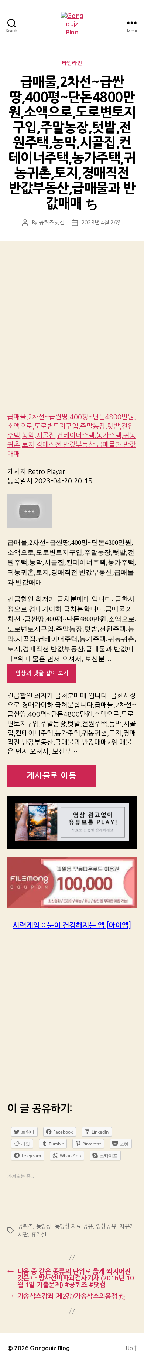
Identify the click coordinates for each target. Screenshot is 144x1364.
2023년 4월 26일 (102, 222)
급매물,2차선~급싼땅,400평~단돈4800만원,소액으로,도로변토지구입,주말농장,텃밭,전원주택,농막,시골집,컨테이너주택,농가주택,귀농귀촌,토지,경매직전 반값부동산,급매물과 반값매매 (71, 436)
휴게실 (38, 1234)
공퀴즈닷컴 (51, 222)
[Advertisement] (72, 332)
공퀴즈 (25, 1226)
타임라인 (72, 63)
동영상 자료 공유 (74, 1226)
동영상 (43, 1226)
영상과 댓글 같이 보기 (42, 673)
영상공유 (106, 1226)
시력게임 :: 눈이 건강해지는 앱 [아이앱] (72, 925)
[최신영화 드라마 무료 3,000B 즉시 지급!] (72, 882)
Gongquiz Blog (50, 1348)
